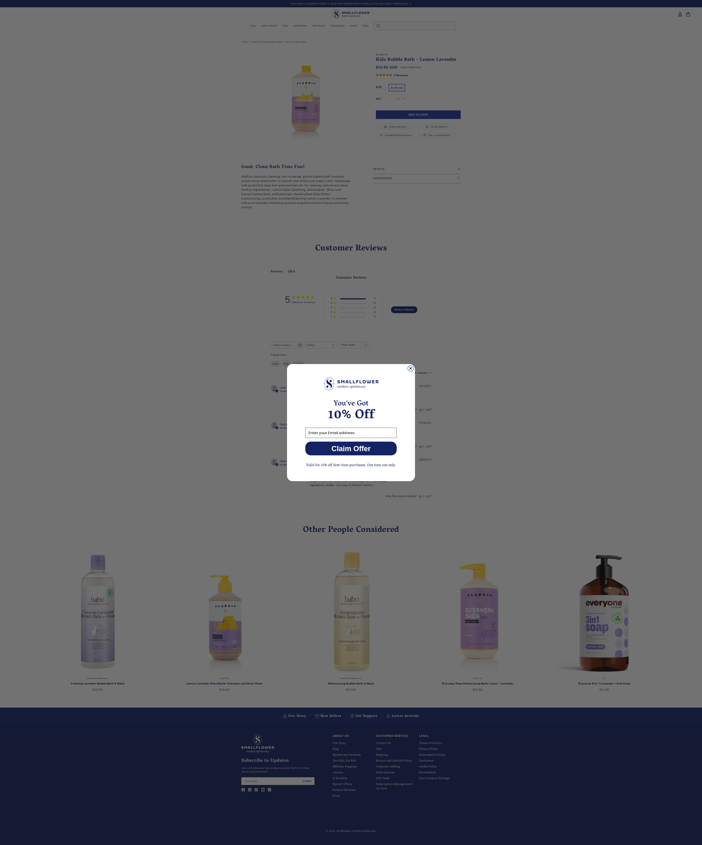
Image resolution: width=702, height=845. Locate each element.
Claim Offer (351, 449)
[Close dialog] (411, 368)
